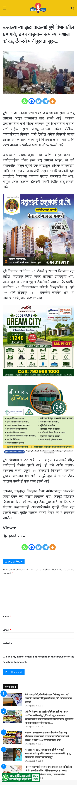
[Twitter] (38, 101)
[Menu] (4, 9)
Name (7, 616)
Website (7, 643)
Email (7, 629)
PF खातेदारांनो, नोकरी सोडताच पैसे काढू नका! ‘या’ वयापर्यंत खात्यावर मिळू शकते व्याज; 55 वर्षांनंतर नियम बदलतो (48, 698)
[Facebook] (31, 101)
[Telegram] (45, 101)
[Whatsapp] (24, 101)
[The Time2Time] (38, 7)
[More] (52, 101)
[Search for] (72, 9)
